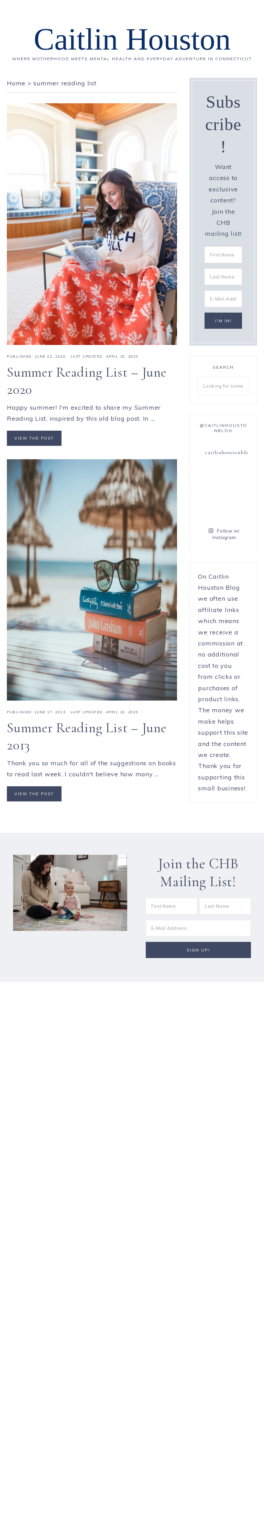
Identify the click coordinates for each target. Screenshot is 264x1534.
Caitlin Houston (132, 39)
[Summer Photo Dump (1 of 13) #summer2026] (209, 509)
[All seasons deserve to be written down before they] (237, 509)
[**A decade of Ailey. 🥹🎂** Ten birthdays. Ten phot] (209, 492)
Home (16, 83)
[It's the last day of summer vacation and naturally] (237, 476)
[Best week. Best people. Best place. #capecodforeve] (209, 476)
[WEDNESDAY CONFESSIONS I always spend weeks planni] (237, 492)
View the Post (34, 438)
